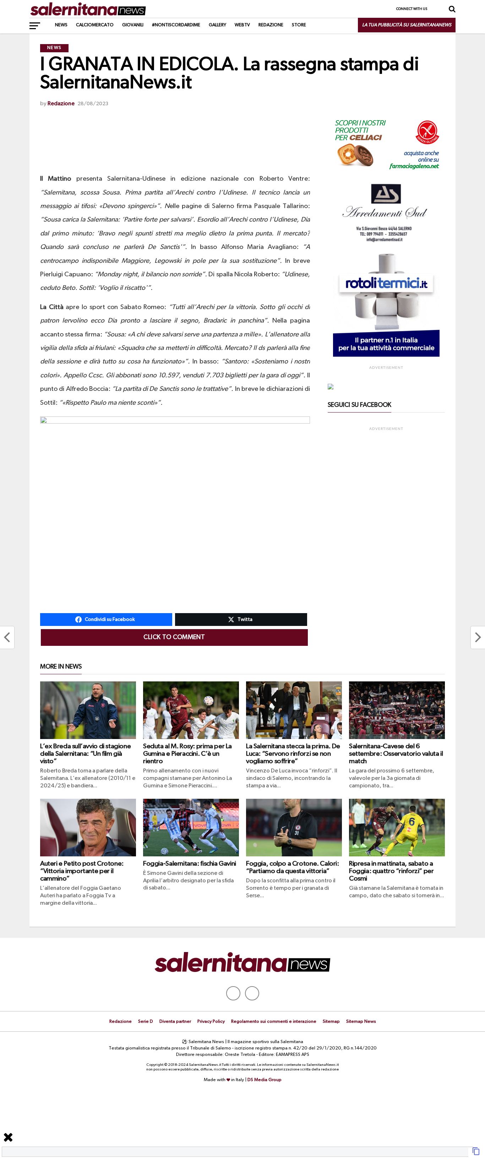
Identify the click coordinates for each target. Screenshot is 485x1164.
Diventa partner (175, 1021)
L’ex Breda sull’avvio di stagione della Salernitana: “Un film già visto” (85, 754)
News (61, 25)
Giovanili (132, 25)
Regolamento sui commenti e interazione (273, 1021)
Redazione (270, 25)
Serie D (145, 1021)
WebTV (242, 25)
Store (299, 25)
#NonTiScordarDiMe (176, 25)
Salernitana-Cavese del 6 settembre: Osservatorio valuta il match (396, 754)
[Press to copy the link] (476, 1154)
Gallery (217, 25)
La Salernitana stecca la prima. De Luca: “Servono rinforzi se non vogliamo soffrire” (293, 754)
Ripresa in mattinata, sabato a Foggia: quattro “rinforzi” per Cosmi (391, 871)
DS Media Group (264, 1080)
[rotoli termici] (386, 355)
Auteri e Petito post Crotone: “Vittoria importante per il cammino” (82, 871)
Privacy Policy (211, 1021)
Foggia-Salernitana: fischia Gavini (189, 863)
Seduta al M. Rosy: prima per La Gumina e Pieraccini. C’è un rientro (187, 754)
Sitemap (331, 1021)
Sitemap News (361, 1021)
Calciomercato (95, 25)
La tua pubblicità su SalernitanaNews (406, 25)
